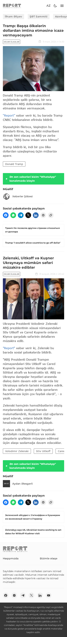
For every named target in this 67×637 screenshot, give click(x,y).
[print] (43, 215)
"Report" (9, 348)
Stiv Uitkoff (43, 451)
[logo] (12, 6)
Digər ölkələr (11, 42)
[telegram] (21, 215)
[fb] (6, 215)
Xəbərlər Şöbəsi (22, 196)
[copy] (51, 215)
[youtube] (48, 595)
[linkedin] (36, 215)
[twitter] (28, 215)
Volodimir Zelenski (17, 451)
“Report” (9, 115)
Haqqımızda (10, 558)
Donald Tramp (14, 164)
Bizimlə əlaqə (48, 558)
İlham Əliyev (13, 16)
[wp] (13, 215)
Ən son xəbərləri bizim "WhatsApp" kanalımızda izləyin (32, 178)
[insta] (14, 595)
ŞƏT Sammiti (39, 16)
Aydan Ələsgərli (22, 483)
